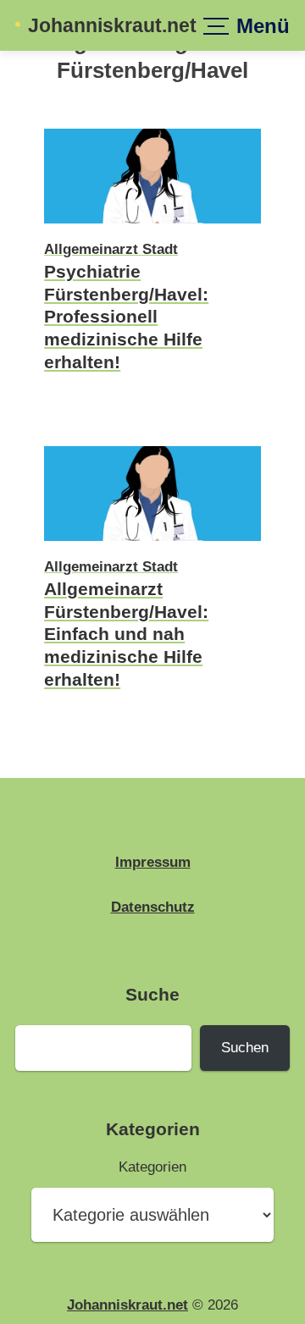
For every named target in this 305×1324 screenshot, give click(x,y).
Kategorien (152, 1167)
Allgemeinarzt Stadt (111, 249)
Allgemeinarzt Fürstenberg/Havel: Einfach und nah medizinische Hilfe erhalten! (126, 634)
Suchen (245, 1048)
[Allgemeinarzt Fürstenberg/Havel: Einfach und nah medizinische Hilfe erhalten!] (152, 543)
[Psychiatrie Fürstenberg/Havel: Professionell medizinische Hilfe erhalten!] (152, 226)
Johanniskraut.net (112, 25)
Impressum (153, 862)
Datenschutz (153, 907)
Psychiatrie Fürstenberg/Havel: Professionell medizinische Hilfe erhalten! (126, 317)
